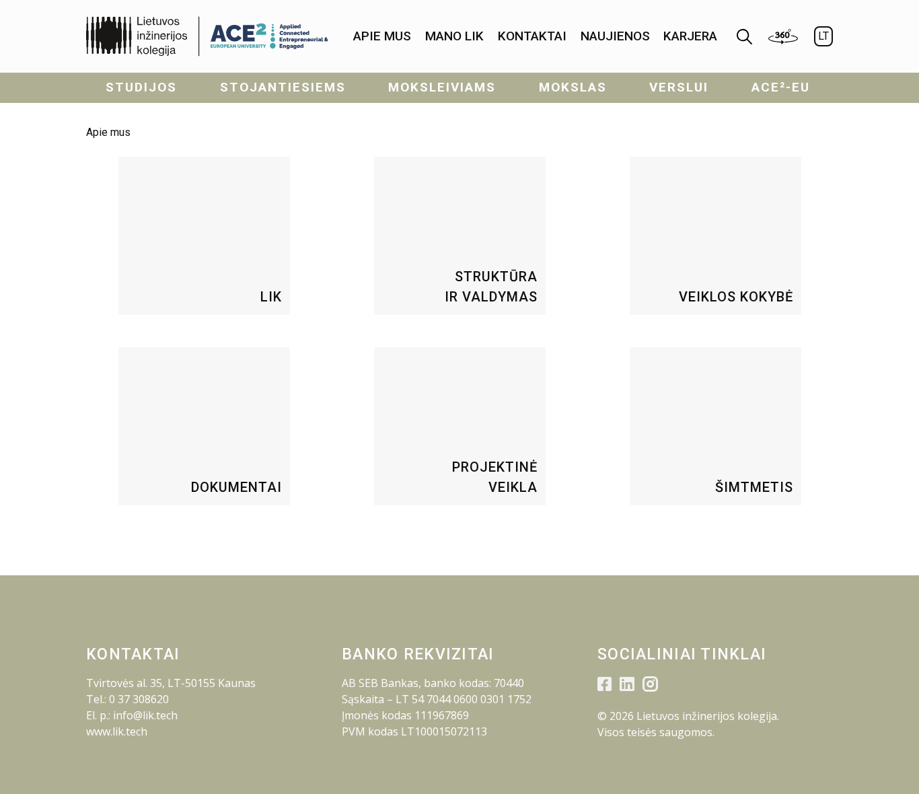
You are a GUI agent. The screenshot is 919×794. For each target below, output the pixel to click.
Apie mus (382, 36)
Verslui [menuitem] (678, 87)
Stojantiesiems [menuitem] (283, 87)
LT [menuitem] (823, 36)
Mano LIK (454, 36)
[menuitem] (382, 37)
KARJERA (690, 36)
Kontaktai (532, 36)
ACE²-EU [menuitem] (780, 87)
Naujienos (615, 36)
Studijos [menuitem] (141, 87)
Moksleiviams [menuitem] (442, 87)
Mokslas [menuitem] (573, 87)
